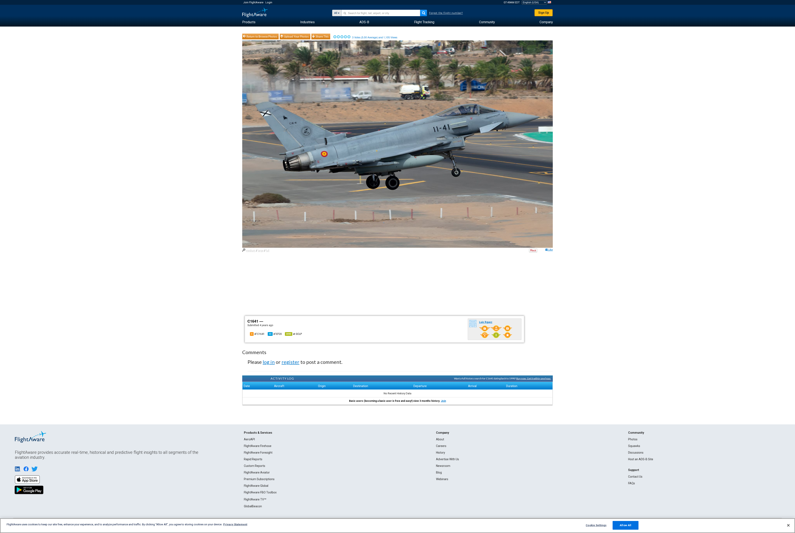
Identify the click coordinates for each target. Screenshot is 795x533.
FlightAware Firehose (257, 446)
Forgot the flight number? (446, 13)
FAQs (631, 483)
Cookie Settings (596, 525)
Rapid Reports (253, 459)
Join (443, 400)
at (294, 334)
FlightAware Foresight (258, 452)
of (275, 334)
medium (250, 250)
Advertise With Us (447, 459)
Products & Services (258, 432)
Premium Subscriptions (259, 479)
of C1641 (258, 334)
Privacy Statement (235, 524)
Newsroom (443, 465)
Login (268, 2)
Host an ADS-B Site (640, 459)
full (267, 250)
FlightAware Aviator (257, 472)
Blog (439, 472)
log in (269, 362)
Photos (632, 439)
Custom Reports (254, 465)
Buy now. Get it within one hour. (533, 378)
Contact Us (635, 476)
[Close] (788, 525)
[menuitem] (249, 22)
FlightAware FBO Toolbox (260, 492)
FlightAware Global (256, 485)
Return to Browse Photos (262, 36)
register (290, 362)
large (261, 250)
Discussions (635, 452)
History (440, 452)
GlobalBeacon (253, 506)
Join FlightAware (253, 2)
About (440, 439)
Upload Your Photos (296, 36)
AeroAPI (249, 439)
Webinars (442, 479)
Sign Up (543, 12)
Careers (441, 446)
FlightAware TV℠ (255, 499)
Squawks (634, 446)
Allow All (625, 525)
